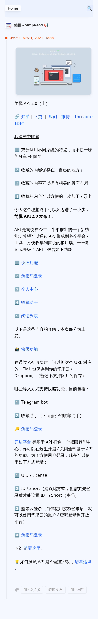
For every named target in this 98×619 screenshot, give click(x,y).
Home (13, 8)
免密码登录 (31, 276)
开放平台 (22, 442)
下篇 (38, 116)
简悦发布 (55, 589)
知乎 (22, 116)
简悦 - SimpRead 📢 (31, 25)
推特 (65, 116)
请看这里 (32, 548)
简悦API (77, 589)
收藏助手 (29, 302)
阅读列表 (29, 316)
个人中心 (29, 289)
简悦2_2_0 (32, 589)
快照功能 (29, 263)
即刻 (53, 116)
